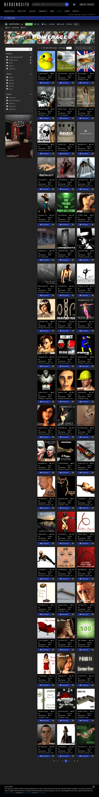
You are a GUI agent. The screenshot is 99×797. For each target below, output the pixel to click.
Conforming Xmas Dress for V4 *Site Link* (43, 676)
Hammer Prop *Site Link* (63, 605)
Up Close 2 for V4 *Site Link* (83, 605)
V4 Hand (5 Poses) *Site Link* (43, 180)
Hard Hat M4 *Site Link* (83, 392)
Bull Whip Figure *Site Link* (83, 569)
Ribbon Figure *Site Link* (83, 534)
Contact (75, 11)
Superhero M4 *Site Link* (83, 357)
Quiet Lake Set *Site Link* (43, 534)
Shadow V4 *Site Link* (83, 286)
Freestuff (61, 24)
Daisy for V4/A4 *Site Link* (43, 428)
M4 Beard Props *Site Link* (43, 498)
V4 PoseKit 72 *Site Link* (43, 569)
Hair (52, 505)
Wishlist (69, 24)
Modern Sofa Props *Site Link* (83, 711)
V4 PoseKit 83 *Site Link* (63, 180)
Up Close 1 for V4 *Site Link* (63, 640)
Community (42, 11)
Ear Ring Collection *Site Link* (83, 428)
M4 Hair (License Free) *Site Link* (43, 747)
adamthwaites (42, 78)
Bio (77, 24)
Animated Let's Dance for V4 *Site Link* (63, 428)
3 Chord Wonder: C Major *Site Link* (63, 463)
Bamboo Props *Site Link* (44, 711)
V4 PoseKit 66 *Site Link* (63, 747)
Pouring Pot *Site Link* (44, 605)
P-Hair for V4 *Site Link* (83, 676)
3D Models (41, 79)
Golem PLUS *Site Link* (44, 392)
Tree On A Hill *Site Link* (63, 73)
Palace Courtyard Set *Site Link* (63, 109)
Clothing (93, 115)
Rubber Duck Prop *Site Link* (44, 73)
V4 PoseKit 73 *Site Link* (63, 534)
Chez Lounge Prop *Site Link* (44, 640)
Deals (59, 11)
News (52, 11)
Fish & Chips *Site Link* (83, 73)
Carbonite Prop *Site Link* (63, 251)
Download (45, 83)
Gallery (32, 11)
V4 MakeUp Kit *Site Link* (63, 569)
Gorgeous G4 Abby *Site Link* (43, 357)
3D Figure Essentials (84, 115)
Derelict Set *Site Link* (63, 144)
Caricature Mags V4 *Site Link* (83, 251)
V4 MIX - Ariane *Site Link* (83, 215)
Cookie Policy (28, 792)
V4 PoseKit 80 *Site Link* (63, 286)
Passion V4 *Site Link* (63, 676)
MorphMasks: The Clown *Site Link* (43, 463)
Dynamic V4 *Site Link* (43, 215)
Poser (67, 11)
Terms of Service (10, 792)
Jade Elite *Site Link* (44, 321)
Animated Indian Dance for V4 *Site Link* (83, 321)
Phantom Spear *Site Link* (44, 109)
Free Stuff (22, 11)
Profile (37, 24)
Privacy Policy (42, 792)
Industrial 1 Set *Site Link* (43, 251)
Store (44, 24)
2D (59, 79)
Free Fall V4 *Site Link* (83, 180)
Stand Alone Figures (71, 327)
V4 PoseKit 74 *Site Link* (83, 498)
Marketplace (9, 11)
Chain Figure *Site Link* (63, 321)
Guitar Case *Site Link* (83, 463)
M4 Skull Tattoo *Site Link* (44, 144)
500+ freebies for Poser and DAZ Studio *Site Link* (83, 640)
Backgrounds (64, 79)
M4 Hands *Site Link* (83, 747)
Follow (30, 24)
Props (47, 79)
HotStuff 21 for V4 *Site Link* (83, 144)
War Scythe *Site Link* (44, 286)
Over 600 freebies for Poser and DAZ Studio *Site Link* (63, 215)
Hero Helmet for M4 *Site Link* (63, 357)
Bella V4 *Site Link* (63, 392)
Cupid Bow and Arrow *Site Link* (63, 498)
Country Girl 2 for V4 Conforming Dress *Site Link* (83, 109)
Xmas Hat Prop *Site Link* (63, 711)
